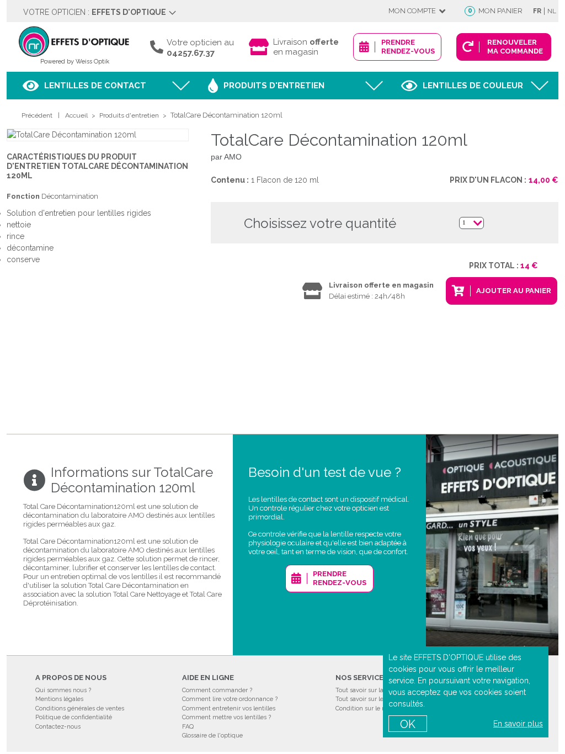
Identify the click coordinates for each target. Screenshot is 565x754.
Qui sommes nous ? (63, 690)
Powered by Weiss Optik (74, 61)
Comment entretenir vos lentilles (228, 708)
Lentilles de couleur (473, 86)
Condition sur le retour (367, 708)
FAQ (188, 726)
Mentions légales (59, 699)
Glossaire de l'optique (212, 735)
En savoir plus (518, 723)
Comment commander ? (217, 690)
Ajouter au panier (513, 290)
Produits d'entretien (273, 86)
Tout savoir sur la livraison (372, 690)
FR (537, 11)
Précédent (37, 115)
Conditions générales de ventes (79, 708)
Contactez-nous (58, 726)
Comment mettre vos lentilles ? (226, 717)
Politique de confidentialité (73, 717)
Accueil (76, 115)
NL (551, 11)
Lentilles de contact (95, 86)
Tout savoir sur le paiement (374, 699)
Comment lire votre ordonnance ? (230, 699)
